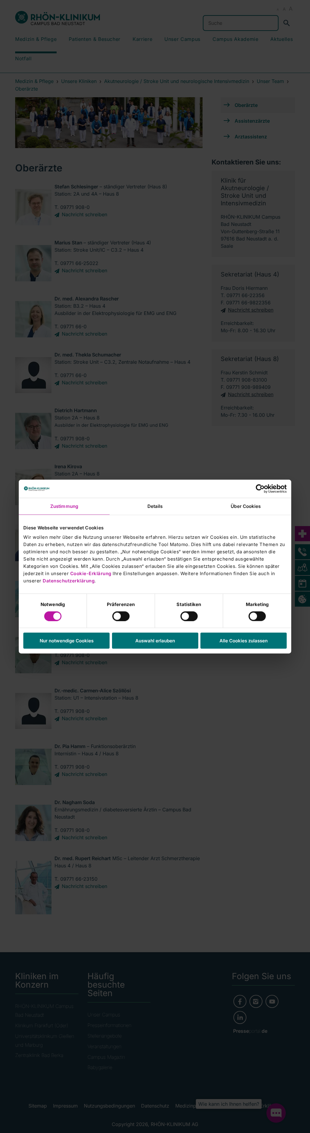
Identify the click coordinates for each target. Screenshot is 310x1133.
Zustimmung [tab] (64, 506)
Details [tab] (155, 506)
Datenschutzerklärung (68, 581)
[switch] (121, 616)
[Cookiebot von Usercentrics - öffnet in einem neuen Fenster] (260, 488)
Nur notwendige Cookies (67, 641)
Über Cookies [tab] (246, 506)
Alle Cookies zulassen (243, 641)
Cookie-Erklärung (90, 573)
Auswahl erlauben (155, 641)
